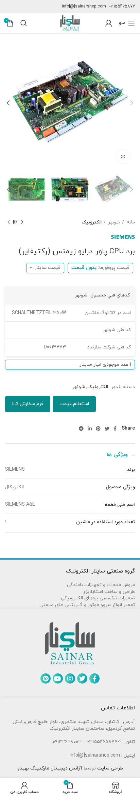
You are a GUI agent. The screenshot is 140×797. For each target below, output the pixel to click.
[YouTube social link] (58, 678)
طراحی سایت (109, 768)
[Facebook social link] (115, 428)
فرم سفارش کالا (27, 404)
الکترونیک (92, 222)
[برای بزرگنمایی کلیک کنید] (123, 156)
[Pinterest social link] (98, 428)
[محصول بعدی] (8, 222)
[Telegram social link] (81, 428)
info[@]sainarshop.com (84, 6)
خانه (130, 222)
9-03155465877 (104, 742)
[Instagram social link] (70, 678)
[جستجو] (24, 23)
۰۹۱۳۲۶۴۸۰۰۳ (67, 742)
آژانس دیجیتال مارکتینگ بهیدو (49, 768)
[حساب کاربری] (109, 23)
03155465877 (122, 6)
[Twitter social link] (107, 428)
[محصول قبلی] (22, 222)
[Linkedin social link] (90, 428)
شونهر (113, 222)
